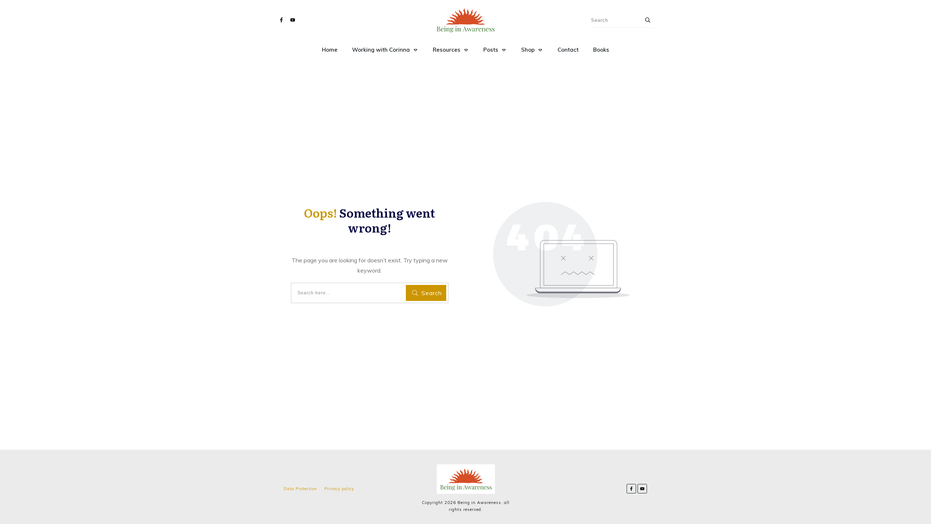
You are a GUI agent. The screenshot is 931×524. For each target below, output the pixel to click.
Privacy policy (339, 488)
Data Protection (300, 488)
